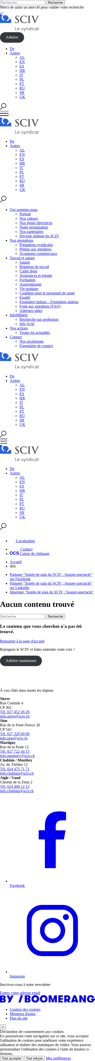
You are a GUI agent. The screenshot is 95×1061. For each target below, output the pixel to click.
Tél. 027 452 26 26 (14, 712)
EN (22, 62)
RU (22, 88)
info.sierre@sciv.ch (14, 716)
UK (22, 97)
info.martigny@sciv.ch (17, 756)
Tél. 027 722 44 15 (14, 751)
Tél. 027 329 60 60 (14, 734)
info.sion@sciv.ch (14, 738)
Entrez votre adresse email (20, 993)
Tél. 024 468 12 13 (14, 786)
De (12, 49)
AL (22, 57)
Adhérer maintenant (21, 661)
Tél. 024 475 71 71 (14, 769)
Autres (15, 53)
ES (21, 66)
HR (22, 71)
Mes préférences (58, 1058)
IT (21, 75)
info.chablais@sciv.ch (17, 773)
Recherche (55, 2)
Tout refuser (34, 1058)
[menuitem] (52, 223)
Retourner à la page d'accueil (22, 641)
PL (21, 79)
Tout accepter (11, 1058)
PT (21, 84)
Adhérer (12, 37)
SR (21, 92)
